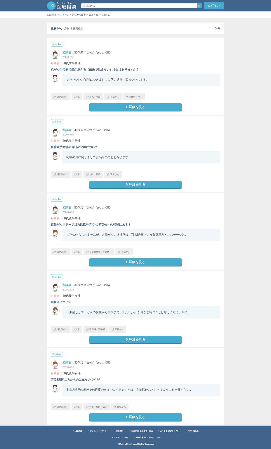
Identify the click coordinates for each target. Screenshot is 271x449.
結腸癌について (61, 302)
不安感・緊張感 (97, 329)
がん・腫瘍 (94, 97)
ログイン (214, 5)
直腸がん (114, 97)
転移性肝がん (135, 97)
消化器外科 (62, 97)
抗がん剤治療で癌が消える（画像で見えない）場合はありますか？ (95, 69)
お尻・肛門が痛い (98, 407)
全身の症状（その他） (100, 252)
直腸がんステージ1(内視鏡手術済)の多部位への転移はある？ (91, 224)
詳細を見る (137, 107)
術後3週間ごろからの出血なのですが (75, 379)
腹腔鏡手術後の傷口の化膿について (74, 147)
